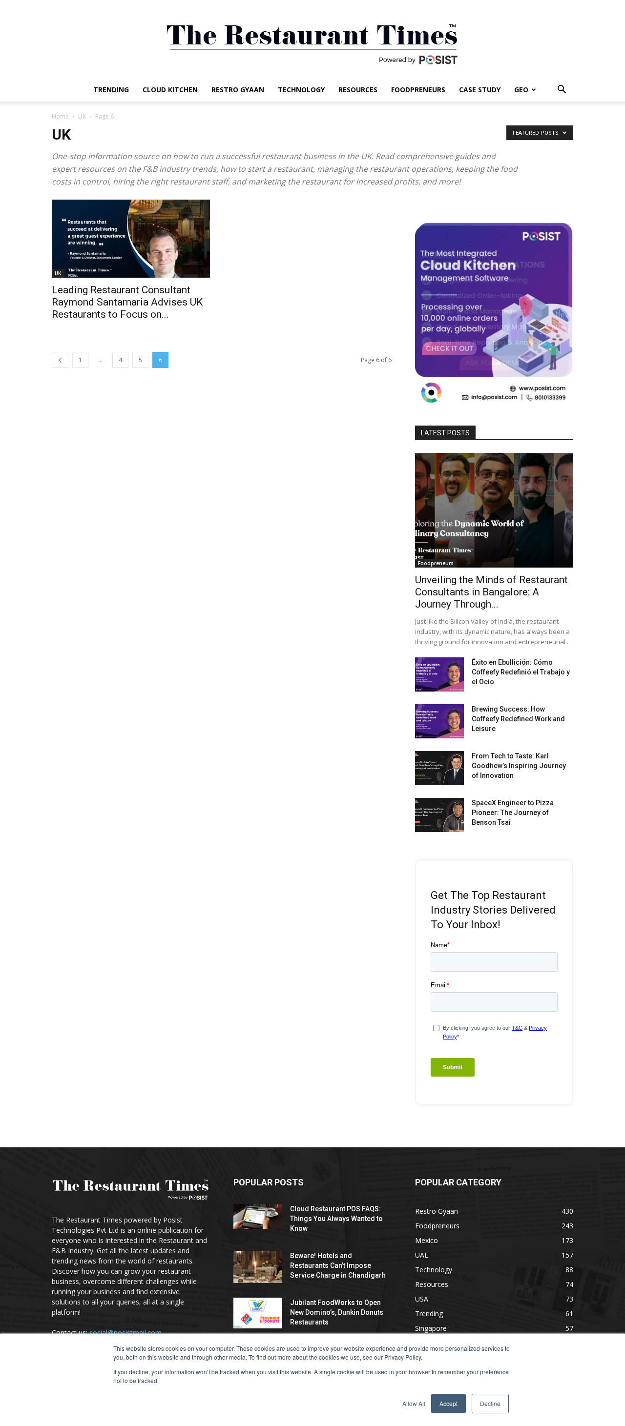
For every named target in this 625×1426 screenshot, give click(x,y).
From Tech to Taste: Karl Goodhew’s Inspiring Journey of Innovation (519, 765)
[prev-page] (60, 360)
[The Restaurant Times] (312, 39)
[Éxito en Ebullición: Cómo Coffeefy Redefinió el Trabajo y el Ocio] (439, 674)
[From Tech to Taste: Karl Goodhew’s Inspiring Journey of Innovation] (439, 768)
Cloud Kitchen (170, 89)
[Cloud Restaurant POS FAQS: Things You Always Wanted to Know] (257, 1216)
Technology (301, 89)
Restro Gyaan (237, 89)
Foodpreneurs (418, 89)
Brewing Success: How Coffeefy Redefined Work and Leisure (518, 719)
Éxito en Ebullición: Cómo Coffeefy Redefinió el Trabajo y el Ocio (521, 672)
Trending (111, 89)
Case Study (479, 89)
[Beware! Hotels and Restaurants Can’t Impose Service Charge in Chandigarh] (257, 1267)
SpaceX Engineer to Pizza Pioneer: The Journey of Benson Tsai (513, 812)
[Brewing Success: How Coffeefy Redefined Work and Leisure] (439, 721)
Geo (521, 89)
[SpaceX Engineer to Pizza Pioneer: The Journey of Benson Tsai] (439, 815)
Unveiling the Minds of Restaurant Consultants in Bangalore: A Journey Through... (491, 592)
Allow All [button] (413, 1403)
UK (82, 116)
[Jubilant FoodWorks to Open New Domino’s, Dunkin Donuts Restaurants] (257, 1313)
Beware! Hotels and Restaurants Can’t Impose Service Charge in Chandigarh (338, 1265)
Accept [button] (448, 1403)
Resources (357, 89)
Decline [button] (490, 1403)
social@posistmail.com (125, 1332)
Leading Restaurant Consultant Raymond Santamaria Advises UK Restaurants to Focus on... (127, 302)
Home (60, 116)
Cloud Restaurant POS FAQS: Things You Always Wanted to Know (336, 1218)
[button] (561, 90)
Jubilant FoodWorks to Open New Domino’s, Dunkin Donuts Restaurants (336, 1312)
